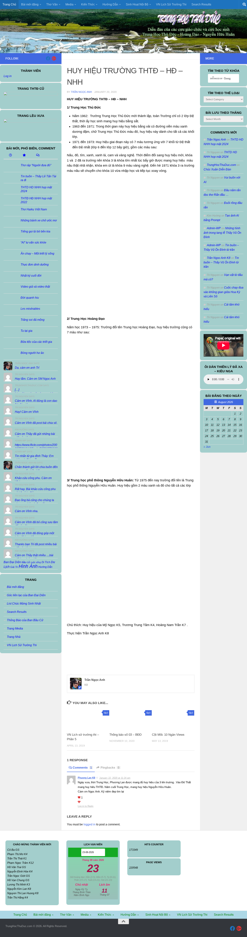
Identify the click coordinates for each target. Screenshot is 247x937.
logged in (89, 824)
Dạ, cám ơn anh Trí (27, 367)
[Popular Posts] (24, 155)
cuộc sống (36, 562)
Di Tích (46, 562)
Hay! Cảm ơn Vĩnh (27, 411)
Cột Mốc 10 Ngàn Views (168, 734)
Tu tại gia (26, 330)
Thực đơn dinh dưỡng (35, 264)
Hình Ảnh (28, 566)
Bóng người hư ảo (32, 352)
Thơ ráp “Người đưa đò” (36, 165)
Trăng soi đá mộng (32, 319)
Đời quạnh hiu (30, 297)
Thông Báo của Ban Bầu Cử (25, 620)
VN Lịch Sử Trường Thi (171, 4)
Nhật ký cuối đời (31, 275)
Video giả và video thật (35, 286)
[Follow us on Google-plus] (54, 58)
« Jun (207, 446)
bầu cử (26, 562)
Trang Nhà (13, 636)
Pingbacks (110, 767)
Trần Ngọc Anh (81, 91)
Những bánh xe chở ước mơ (39, 220)
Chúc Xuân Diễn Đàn (217, 169)
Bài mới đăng (15, 586)
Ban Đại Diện (12, 562)
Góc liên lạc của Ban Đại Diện (26, 595)
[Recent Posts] (10, 155)
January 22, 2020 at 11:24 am (114, 778)
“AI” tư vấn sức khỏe (33, 242)
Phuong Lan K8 (86, 777)
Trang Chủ (9, 4)
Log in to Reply (85, 806)
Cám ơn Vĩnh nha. (26, 511)
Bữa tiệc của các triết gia (36, 341)
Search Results (201, 4)
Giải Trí (14, 567)
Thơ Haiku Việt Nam (34, 209)
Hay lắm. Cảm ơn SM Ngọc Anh (35, 378)
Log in (8, 76)
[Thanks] (79, 797)
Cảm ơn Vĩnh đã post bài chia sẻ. (36, 422)
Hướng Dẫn (45, 566)
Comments (82, 767)
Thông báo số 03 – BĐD (125, 734)
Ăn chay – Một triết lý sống (37, 253)
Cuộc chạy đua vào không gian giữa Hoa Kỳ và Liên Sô (223, 292)
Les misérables (30, 308)
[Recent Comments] (37, 155)
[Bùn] (79, 802)
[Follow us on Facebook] (48, 58)
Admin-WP (214, 228)
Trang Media (15, 628)
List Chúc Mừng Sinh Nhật (24, 603)
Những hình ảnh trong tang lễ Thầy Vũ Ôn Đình (222, 233)
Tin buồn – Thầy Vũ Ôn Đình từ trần (221, 262)
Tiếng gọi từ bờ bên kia (35, 231)
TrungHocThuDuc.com (221, 164)
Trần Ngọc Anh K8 (218, 257)
